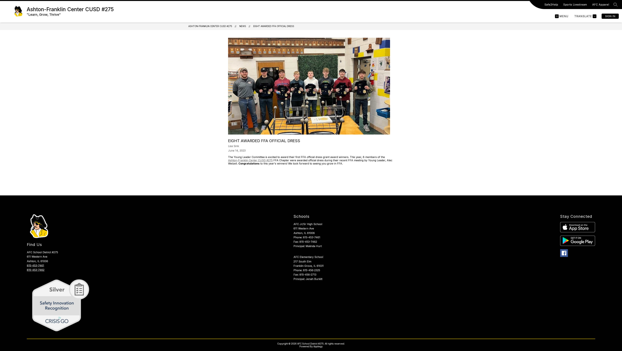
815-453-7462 (35, 270)
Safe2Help (551, 4)
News (242, 26)
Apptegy (318, 346)
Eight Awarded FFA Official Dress (273, 26)
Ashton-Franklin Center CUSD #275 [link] (250, 160)
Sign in (610, 16)
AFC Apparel (600, 4)
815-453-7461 (35, 265)
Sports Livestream (575, 4)
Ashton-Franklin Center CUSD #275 (210, 26)
